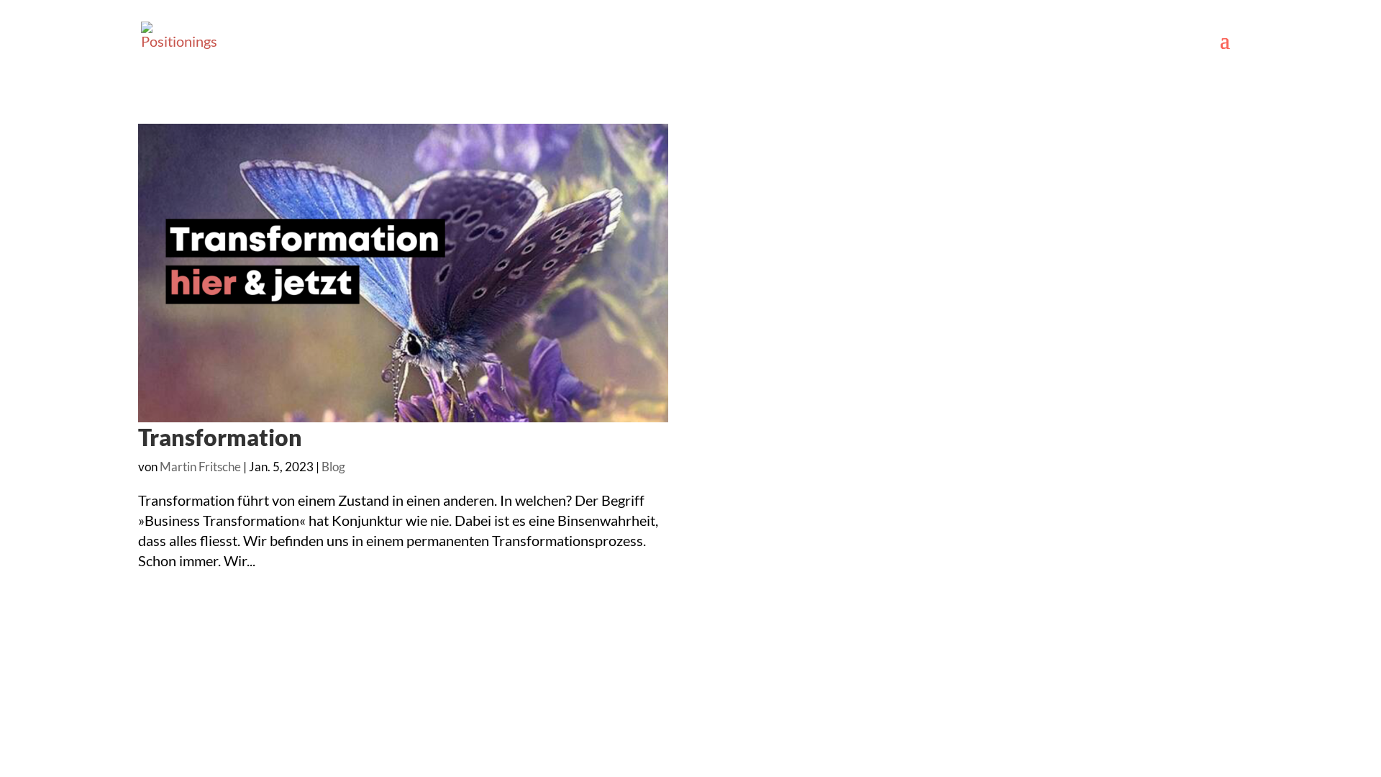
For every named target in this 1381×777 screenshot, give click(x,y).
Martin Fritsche (200, 466)
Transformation (220, 437)
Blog (333, 466)
